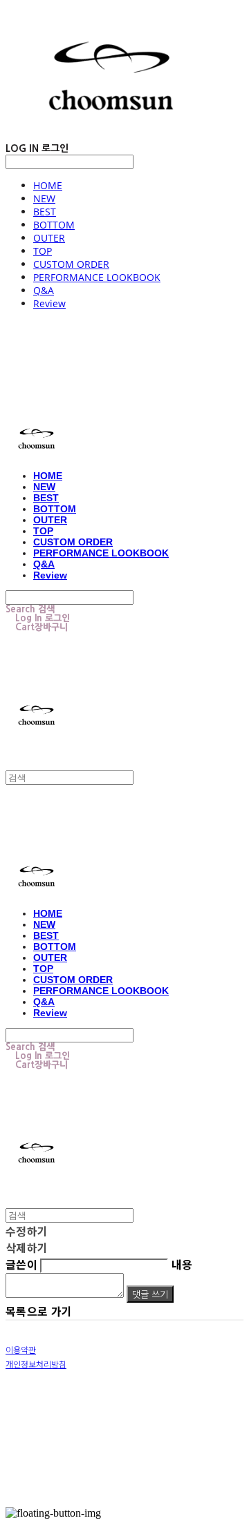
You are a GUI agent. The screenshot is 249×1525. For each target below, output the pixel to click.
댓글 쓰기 (150, 1294)
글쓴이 (21, 1264)
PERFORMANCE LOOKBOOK (96, 277)
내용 (182, 1264)
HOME (47, 185)
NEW (44, 198)
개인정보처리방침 (36, 1364)
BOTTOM (54, 224)
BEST (44, 211)
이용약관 (21, 1349)
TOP (42, 251)
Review (49, 303)
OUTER (49, 237)
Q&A (43, 290)
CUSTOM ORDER (71, 264)
